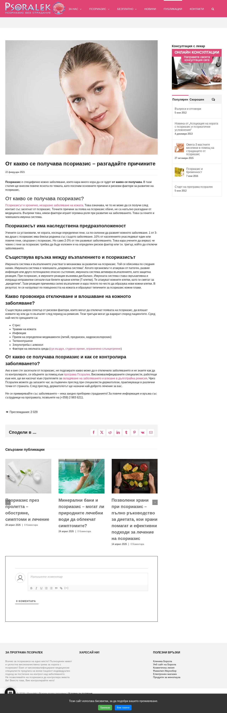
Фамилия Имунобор (164, 670)
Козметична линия (164, 667)
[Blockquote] (56, 588)
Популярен (180, 99)
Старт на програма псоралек (194, 186)
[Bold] (31, 588)
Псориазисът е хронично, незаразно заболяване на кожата (44, 205)
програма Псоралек (77, 374)
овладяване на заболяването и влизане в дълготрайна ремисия (105, 378)
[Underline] (41, 588)
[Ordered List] (46, 588)
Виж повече (123, 707)
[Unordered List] (51, 588)
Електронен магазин (165, 674)
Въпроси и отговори (188, 108)
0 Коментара (31, 531)
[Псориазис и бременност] (179, 169)
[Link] (61, 588)
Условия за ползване (80, 693)
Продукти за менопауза (166, 677)
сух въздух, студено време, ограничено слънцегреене (85, 348)
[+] (66, 588)
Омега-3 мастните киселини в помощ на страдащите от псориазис (200, 149)
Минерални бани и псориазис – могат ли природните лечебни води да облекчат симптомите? (28, 513)
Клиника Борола (162, 661)
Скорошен (197, 99)
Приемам (105, 707)
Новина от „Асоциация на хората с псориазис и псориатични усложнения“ (196, 126)
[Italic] (36, 588)
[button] (213, 8)
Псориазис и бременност (194, 170)
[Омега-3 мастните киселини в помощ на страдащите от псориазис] (179, 144)
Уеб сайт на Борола (164, 664)
